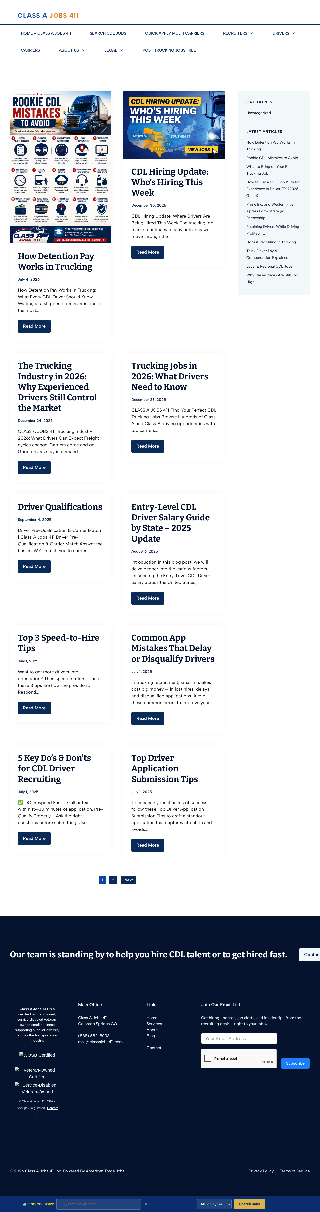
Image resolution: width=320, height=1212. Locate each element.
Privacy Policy (261, 1171)
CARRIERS (30, 50)
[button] (255, 33)
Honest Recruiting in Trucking (271, 242)
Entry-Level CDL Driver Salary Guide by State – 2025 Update (171, 523)
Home (152, 1017)
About (152, 1029)
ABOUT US (69, 50)
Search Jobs (249, 1204)
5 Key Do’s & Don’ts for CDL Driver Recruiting (54, 768)
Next (128, 880)
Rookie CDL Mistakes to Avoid (272, 158)
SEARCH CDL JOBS (108, 33)
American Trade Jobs (105, 1171)
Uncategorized (258, 113)
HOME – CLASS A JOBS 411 (46, 33)
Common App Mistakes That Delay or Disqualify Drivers (173, 648)
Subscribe (295, 1063)
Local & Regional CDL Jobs (269, 266)
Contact (154, 1047)
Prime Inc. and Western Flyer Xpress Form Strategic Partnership (270, 211)
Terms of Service (295, 1171)
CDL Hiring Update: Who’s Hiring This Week (170, 182)
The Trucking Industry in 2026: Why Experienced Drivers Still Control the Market (57, 387)
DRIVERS (281, 33)
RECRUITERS (235, 33)
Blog (151, 1035)
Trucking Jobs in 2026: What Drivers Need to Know (170, 376)
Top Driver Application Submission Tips (165, 768)
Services (154, 1023)
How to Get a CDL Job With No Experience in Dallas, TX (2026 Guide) (273, 189)
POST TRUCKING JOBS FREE (169, 50)
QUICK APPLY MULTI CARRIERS (174, 33)
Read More (34, 326)
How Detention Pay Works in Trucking (56, 261)
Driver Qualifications (60, 507)
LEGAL (110, 50)
